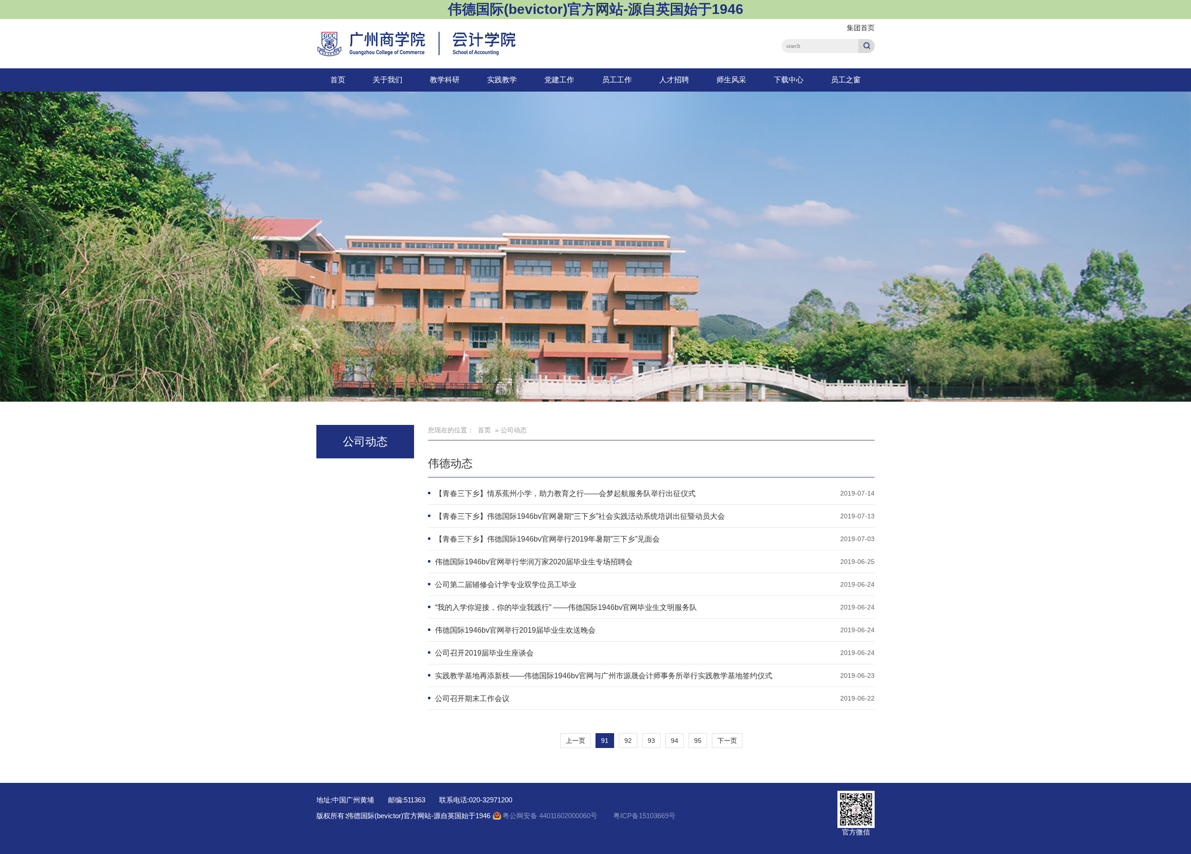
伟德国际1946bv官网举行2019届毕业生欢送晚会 (515, 630)
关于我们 (387, 80)
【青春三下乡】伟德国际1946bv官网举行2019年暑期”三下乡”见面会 (547, 539)
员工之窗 (846, 80)
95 (698, 740)
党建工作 (559, 80)
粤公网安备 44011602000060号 (550, 816)
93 (651, 740)
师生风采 (731, 80)
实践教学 (502, 80)
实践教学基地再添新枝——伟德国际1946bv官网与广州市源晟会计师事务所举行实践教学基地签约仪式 (603, 676)
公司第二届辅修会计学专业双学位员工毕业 (505, 585)
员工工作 (617, 80)
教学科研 (445, 80)
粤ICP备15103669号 (644, 816)
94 (674, 740)
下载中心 (788, 80)
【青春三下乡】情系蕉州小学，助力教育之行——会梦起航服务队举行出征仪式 (565, 493)
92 (628, 740)
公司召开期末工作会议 (472, 698)
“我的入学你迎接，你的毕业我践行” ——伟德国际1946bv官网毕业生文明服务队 (566, 607)
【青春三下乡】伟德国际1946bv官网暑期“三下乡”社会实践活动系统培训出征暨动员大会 (580, 516)
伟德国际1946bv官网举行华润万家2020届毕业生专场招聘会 (534, 562)
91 (605, 740)
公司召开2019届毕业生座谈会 (484, 653)
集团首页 (861, 28)
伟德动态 (450, 463)
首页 (337, 80)
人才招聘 (674, 80)
